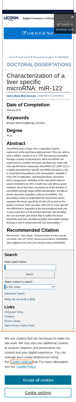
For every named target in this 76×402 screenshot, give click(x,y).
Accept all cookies (38, 380)
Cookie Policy (26, 366)
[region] (38, 366)
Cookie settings (21, 362)
